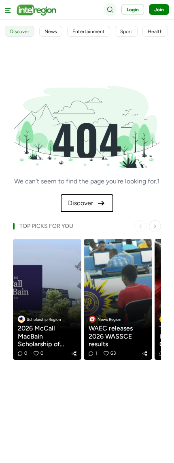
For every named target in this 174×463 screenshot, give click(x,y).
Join (159, 10)
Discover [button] (19, 31)
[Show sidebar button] (8, 9)
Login (133, 10)
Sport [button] (126, 31)
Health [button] (155, 31)
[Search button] (110, 9)
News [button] (51, 31)
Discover (80, 203)
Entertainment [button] (88, 31)
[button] (74, 353)
